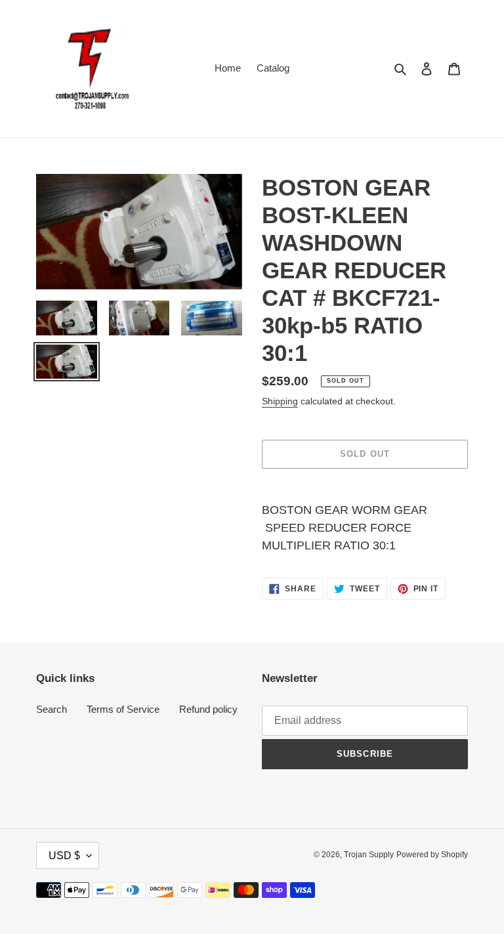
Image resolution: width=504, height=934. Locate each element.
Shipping (280, 401)
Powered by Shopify (432, 854)
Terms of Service (123, 709)
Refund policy (208, 709)
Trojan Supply (369, 854)
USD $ (64, 855)
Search (51, 709)
